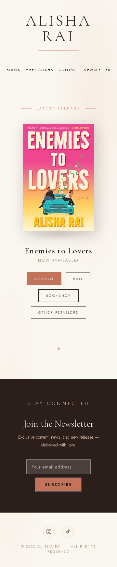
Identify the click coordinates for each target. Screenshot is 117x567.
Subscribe (58, 484)
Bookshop (58, 295)
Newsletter (97, 69)
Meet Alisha (40, 69)
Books (13, 69)
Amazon (44, 278)
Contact (68, 69)
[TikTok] (68, 532)
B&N (78, 278)
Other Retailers (58, 312)
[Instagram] (49, 532)
